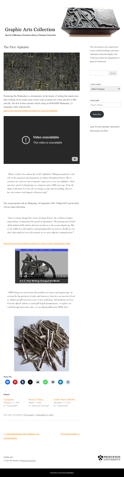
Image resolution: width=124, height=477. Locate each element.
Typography (9, 399)
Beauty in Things (36, 399)
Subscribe (97, 114)
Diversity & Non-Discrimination (62, 472)
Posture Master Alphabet (64, 399)
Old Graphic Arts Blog (99, 130)
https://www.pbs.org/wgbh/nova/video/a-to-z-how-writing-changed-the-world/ (37, 243)
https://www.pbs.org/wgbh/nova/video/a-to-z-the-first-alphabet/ (30, 110)
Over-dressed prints (70, 433)
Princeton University (109, 458)
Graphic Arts (8, 457)
